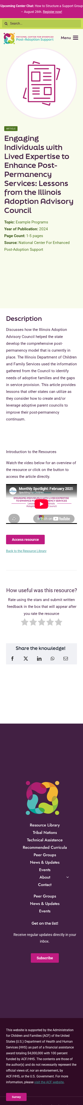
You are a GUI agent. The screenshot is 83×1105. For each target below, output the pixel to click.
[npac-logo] (29, 34)
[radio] (24, 623)
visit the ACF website (49, 1082)
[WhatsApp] (52, 658)
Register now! (52, 12)
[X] (26, 658)
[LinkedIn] (39, 658)
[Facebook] (12, 658)
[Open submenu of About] (67, 877)
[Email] (65, 658)
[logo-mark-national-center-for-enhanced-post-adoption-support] (42, 781)
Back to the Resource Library (26, 551)
